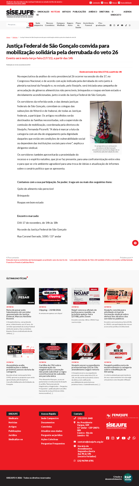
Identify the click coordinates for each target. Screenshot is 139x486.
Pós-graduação (100, 24)
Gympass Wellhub (61, 24)
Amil (87, 31)
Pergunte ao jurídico (51, 435)
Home (8, 37)
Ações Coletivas (49, 439)
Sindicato (13, 418)
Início (32, 12)
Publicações (79, 12)
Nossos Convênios (49, 24)
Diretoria (104, 12)
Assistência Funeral (88, 24)
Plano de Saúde (78, 25)
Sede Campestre (38, 24)
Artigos (66, 12)
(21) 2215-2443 (85, 418)
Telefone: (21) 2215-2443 (16, 3)
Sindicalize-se (16, 439)
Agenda (128, 12)
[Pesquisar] (31, 25)
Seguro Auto (70, 24)
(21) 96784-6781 (85, 460)
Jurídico (93, 12)
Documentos (48, 422)
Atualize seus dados (51, 431)
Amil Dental (86, 34)
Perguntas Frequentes (53, 443)
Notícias (55, 12)
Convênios (46, 426)
